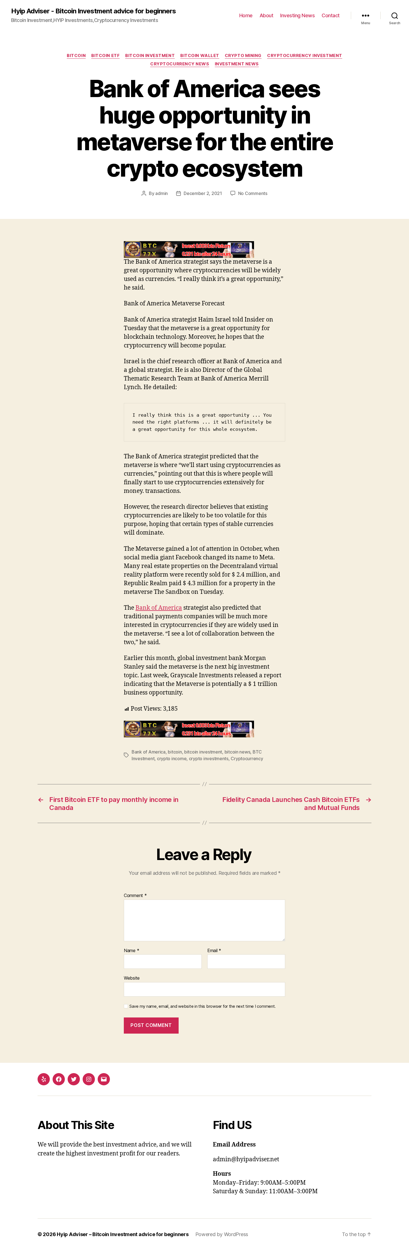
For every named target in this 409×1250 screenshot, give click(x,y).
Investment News (237, 63)
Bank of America (158, 608)
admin (161, 193)
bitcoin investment (203, 752)
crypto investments (208, 758)
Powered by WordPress (221, 1234)
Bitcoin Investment (150, 55)
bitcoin (175, 752)
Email (214, 950)
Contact (331, 15)
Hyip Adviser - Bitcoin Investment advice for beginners (93, 11)
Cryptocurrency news (179, 63)
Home (246, 15)
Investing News (297, 15)
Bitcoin (76, 55)
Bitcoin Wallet (199, 55)
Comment (135, 895)
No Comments (252, 193)
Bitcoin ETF (105, 55)
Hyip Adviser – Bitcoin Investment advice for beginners (122, 1234)
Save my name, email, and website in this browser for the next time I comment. (202, 1006)
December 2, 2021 (203, 193)
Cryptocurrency (247, 758)
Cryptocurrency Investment (304, 55)
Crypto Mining (243, 55)
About (267, 15)
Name (131, 950)
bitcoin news (237, 752)
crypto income (172, 758)
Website (132, 978)
